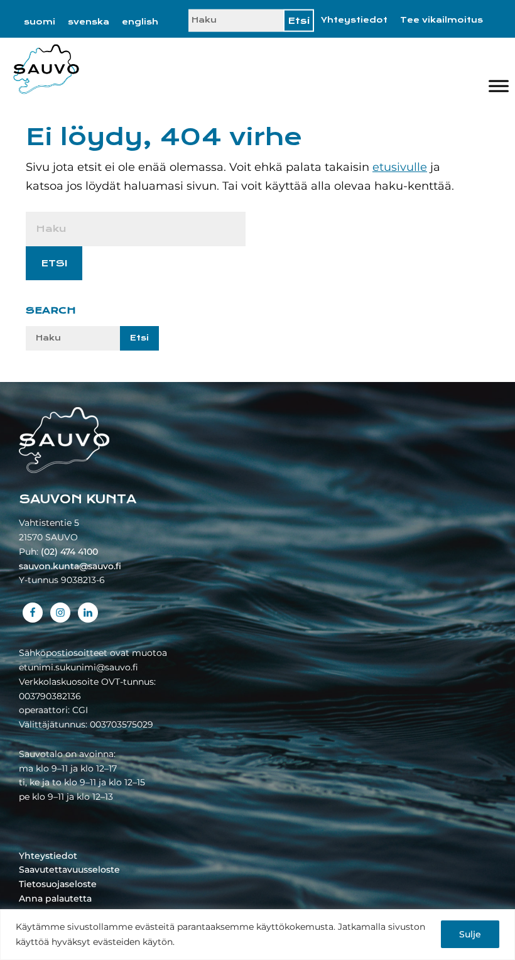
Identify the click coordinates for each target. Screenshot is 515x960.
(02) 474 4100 (69, 551)
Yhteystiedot (354, 20)
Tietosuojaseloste (58, 884)
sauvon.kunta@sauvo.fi (70, 566)
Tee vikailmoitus (441, 20)
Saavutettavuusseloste (69, 869)
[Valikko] (499, 86)
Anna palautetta (55, 898)
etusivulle (399, 167)
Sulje (470, 934)
